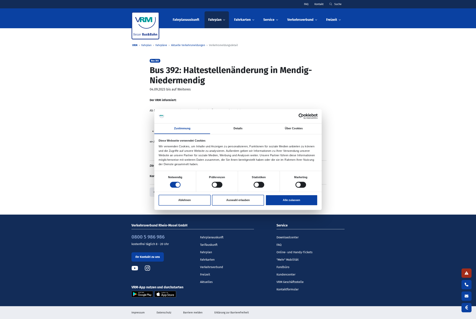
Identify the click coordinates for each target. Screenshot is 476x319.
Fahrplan (146, 45)
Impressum (138, 312)
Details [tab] (238, 128)
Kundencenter (285, 274)
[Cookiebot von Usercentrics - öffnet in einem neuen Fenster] (301, 116)
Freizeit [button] (331, 20)
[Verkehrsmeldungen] (466, 273)
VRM (134, 45)
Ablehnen (184, 200)
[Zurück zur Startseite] (145, 26)
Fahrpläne (161, 45)
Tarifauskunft (209, 245)
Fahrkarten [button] (242, 20)
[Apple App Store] (165, 294)
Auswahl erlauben (238, 200)
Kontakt (319, 4)
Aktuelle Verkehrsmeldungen (188, 45)
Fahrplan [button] (214, 20)
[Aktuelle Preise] (466, 307)
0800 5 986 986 (148, 237)
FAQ (306, 4)
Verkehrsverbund (211, 267)
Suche (338, 4)
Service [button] (268, 20)
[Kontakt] (466, 296)
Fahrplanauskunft (186, 20)
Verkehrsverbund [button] (300, 20)
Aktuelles (206, 282)
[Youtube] (137, 268)
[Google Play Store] (142, 294)
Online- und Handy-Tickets (294, 252)
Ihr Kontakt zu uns (147, 257)
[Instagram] (147, 268)
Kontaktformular (287, 289)
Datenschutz (164, 312)
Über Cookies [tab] (294, 128)
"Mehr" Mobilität (287, 259)
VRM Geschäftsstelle (290, 282)
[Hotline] (466, 284)
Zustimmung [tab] (182, 128)
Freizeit (205, 274)
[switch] (217, 185)
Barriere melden (192, 312)
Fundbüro (282, 267)
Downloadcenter (287, 237)
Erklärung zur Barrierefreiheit (231, 312)
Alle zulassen (291, 200)
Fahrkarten (207, 259)
